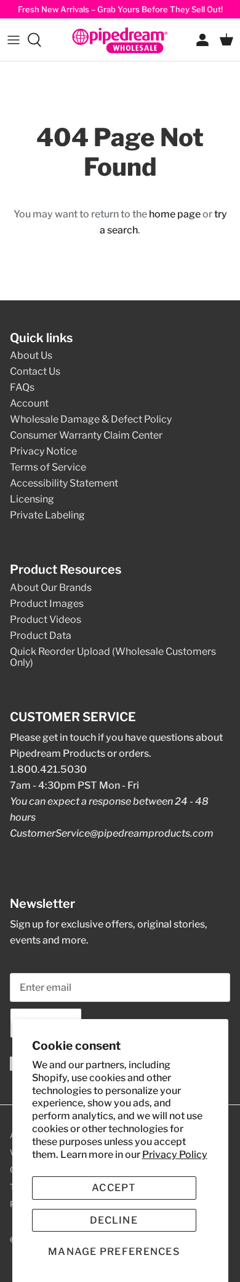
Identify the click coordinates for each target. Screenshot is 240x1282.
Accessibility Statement (64, 483)
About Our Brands (51, 587)
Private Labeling (47, 515)
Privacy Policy (174, 1154)
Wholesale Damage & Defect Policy (91, 419)
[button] (114, 1251)
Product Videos (45, 619)
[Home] (120, 40)
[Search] (40, 39)
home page (175, 214)
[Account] (199, 39)
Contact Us (35, 371)
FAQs (22, 387)
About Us (31, 355)
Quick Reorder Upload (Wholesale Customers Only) (113, 657)
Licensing (32, 499)
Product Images (47, 603)
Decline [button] (114, 1220)
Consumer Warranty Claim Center (86, 435)
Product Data (40, 635)
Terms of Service (48, 467)
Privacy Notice (43, 451)
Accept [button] (114, 1188)
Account (29, 403)
